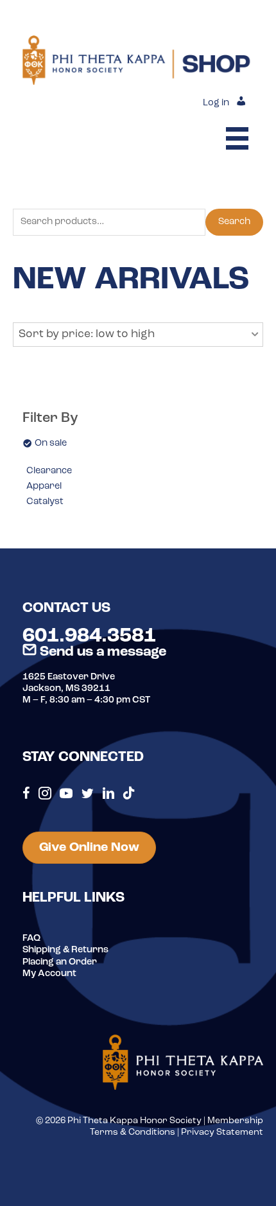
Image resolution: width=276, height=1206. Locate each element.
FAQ (31, 938)
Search (234, 222)
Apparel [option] (44, 486)
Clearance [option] (49, 471)
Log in (216, 103)
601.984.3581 (89, 636)
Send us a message (101, 652)
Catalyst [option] (45, 502)
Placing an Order (59, 962)
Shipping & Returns (65, 950)
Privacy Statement (222, 1132)
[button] (138, 334)
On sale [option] (51, 443)
